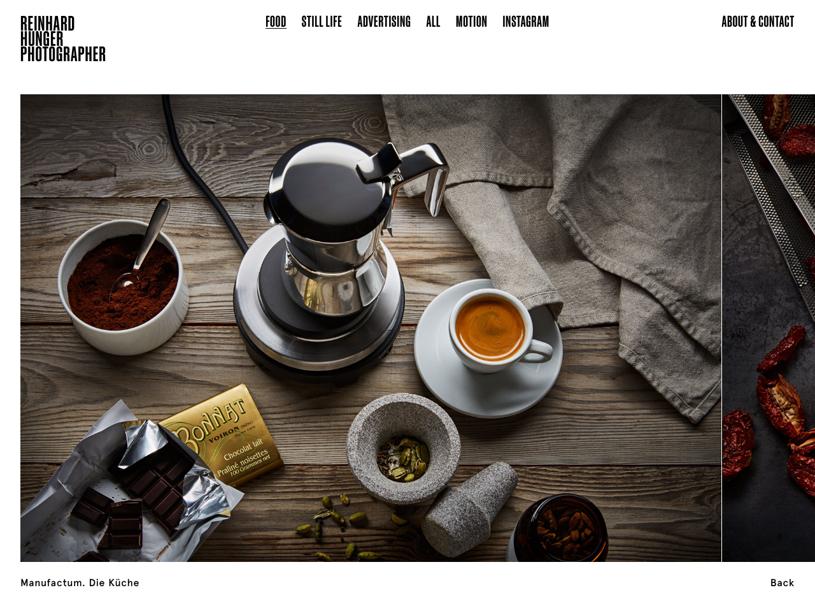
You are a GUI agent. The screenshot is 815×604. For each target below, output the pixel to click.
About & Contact (758, 21)
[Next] (733, 312)
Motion (471, 21)
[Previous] (81, 312)
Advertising (384, 21)
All (433, 21)
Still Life (322, 21)
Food (276, 21)
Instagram (526, 21)
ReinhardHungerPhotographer (63, 40)
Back (782, 583)
